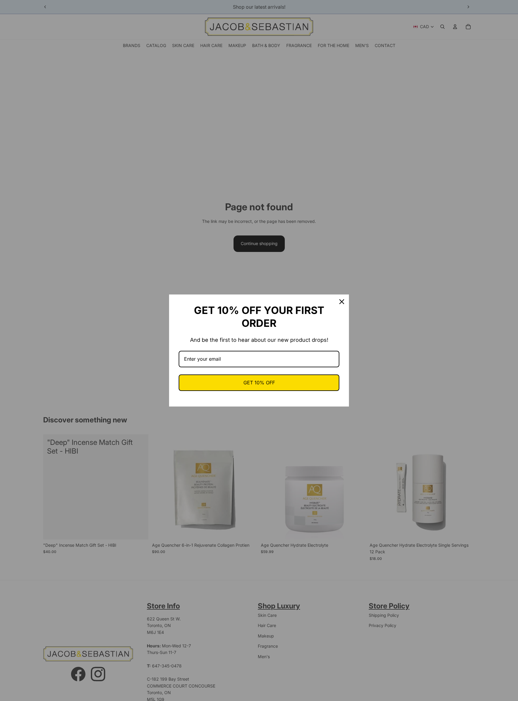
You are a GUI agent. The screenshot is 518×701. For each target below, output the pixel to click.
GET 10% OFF (259, 383)
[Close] (342, 301)
